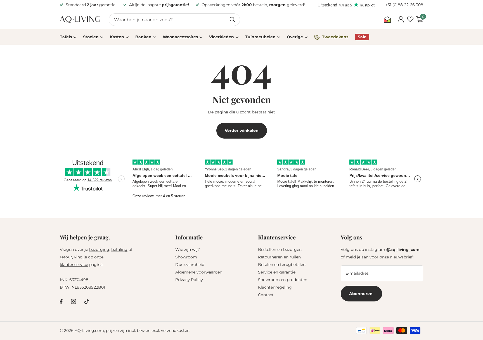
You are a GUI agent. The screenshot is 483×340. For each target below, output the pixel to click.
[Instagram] (73, 301)
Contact (266, 294)
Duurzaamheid (189, 264)
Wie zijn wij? (187, 249)
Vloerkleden (221, 36)
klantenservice (74, 264)
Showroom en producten (282, 279)
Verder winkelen (242, 130)
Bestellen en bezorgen (280, 249)
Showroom (186, 257)
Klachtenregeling (275, 287)
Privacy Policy (189, 279)
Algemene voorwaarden (198, 272)
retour (66, 257)
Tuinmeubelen (260, 36)
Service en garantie (276, 272)
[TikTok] (86, 301)
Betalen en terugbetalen (282, 264)
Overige (295, 36)
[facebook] (61, 301)
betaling (119, 249)
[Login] (400, 19)
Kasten (117, 36)
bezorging (99, 249)
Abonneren (361, 293)
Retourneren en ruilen (279, 257)
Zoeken (232, 19)
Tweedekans (335, 36)
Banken (143, 36)
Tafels (66, 36)
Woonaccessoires (180, 36)
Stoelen (91, 36)
